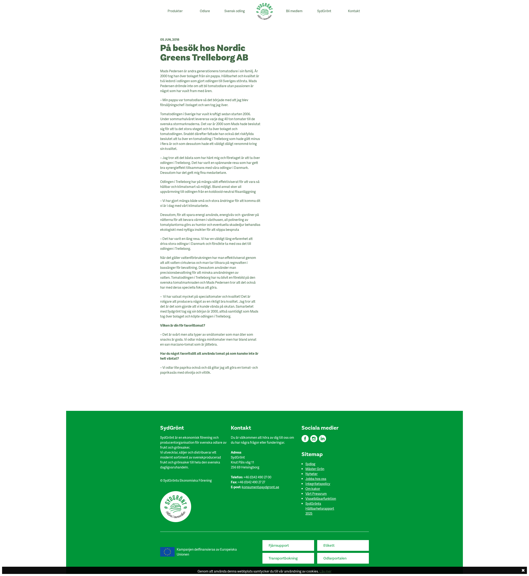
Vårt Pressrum (316, 493)
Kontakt (354, 10)
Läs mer (325, 571)
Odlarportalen (335, 558)
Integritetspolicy (317, 483)
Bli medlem (294, 10)
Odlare (205, 10)
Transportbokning (283, 558)
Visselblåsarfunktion (320, 498)
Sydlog (310, 463)
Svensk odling (234, 10)
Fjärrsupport (279, 545)
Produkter (175, 10)
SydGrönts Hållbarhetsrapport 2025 (319, 508)
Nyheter (311, 473)
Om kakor (312, 488)
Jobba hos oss (315, 478)
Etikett (329, 545)
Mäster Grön (314, 468)
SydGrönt (324, 10)
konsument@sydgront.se (260, 487)
